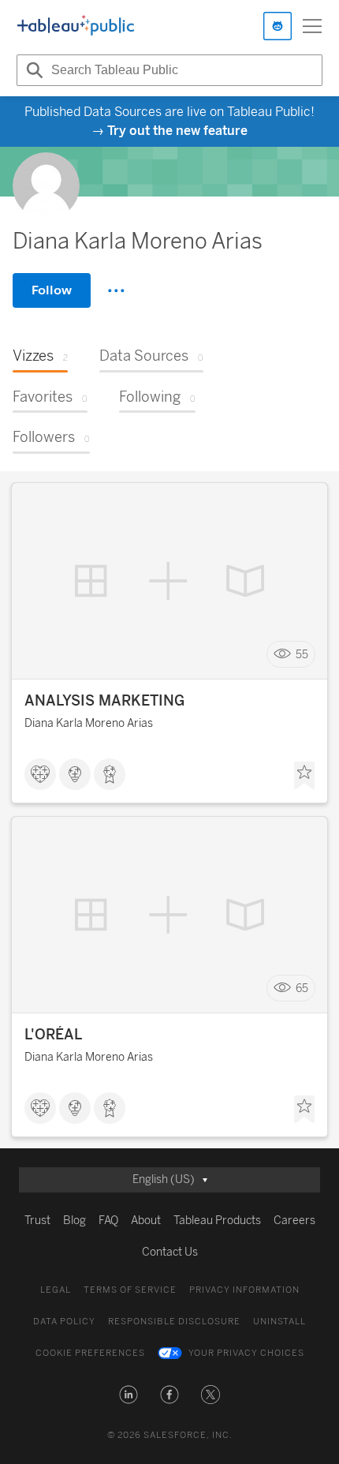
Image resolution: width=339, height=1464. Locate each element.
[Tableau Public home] (75, 26)
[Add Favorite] (304, 776)
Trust (37, 1220)
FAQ (108, 1220)
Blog (74, 1220)
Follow (52, 290)
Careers (294, 1220)
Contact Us (170, 1252)
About (146, 1220)
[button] (128, 1394)
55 (302, 654)
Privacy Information (244, 1290)
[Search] (32, 70)
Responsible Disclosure (174, 1321)
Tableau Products (217, 1220)
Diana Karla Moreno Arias (88, 723)
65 (302, 988)
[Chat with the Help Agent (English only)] (277, 26)
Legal (55, 1290)
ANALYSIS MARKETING (104, 701)
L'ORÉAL (53, 1034)
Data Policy (64, 1321)
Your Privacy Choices (246, 1353)
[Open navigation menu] (312, 26)
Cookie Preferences (90, 1353)
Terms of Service (130, 1290)
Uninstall (279, 1321)
